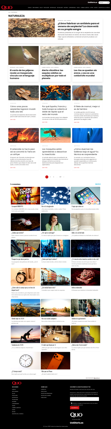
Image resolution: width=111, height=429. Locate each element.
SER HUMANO (35, 7)
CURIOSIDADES (72, 7)
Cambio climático (85, 7)
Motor (96, 7)
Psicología (46, 7)
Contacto (43, 389)
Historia (66, 7)
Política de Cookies (46, 395)
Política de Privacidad (46, 393)
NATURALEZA (53, 7)
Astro (91, 7)
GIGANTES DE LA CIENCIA (104, 7)
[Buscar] (108, 2)
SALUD (41, 7)
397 (60, 177)
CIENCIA (30, 7)
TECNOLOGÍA (60, 7)
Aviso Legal (44, 391)
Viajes (78, 7)
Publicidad (44, 397)
